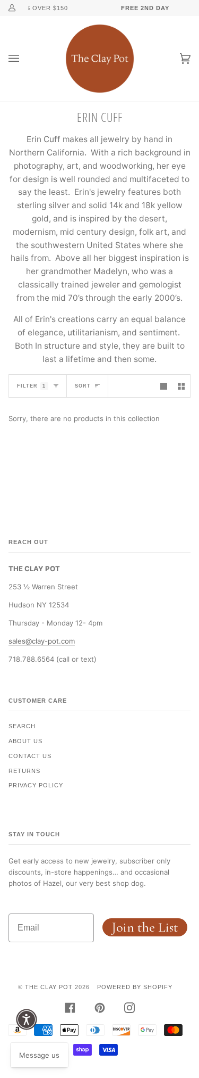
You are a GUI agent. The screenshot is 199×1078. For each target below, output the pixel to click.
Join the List (144, 927)
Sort (83, 386)
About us (25, 741)
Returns (24, 771)
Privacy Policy (35, 785)
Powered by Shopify (134, 987)
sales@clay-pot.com (41, 641)
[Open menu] (24, 58)
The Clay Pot (49, 987)
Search (22, 726)
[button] (26, 1019)
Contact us (29, 756)
